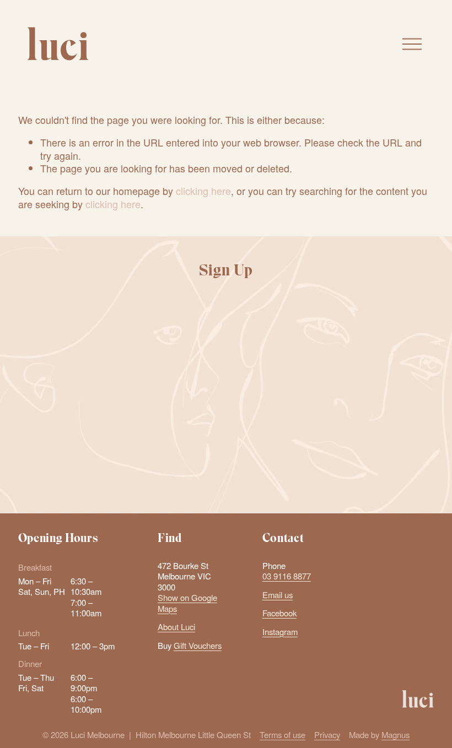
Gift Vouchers (198, 645)
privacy (255, 483)
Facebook (279, 613)
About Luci (176, 626)
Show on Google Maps (187, 603)
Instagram (280, 631)
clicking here (203, 190)
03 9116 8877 (286, 576)
